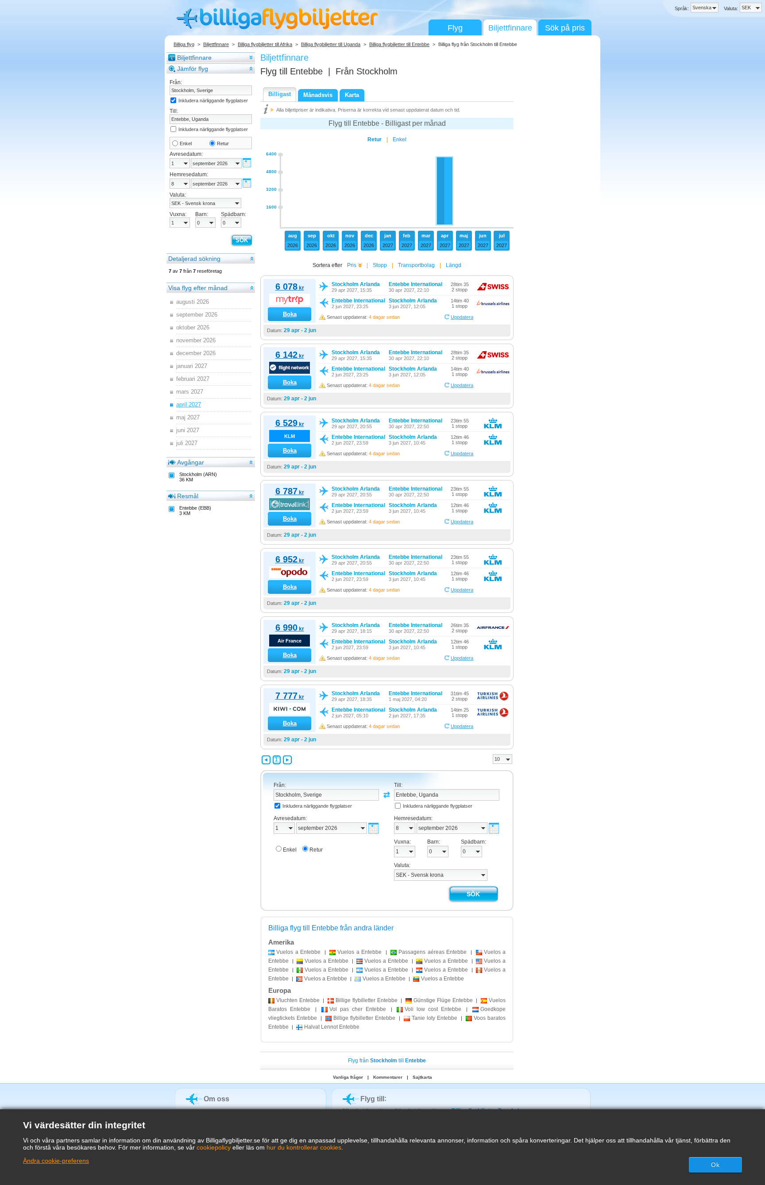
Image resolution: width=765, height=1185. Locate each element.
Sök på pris (565, 27)
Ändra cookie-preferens (56, 1160)
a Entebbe (298, 952)
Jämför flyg (192, 68)
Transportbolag (416, 265)
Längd (453, 265)
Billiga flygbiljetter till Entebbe (399, 44)
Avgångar (190, 462)
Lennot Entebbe (331, 1027)
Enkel (186, 143)
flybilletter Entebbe (366, 1000)
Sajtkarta (422, 1077)
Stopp (380, 265)
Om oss (216, 1099)
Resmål (187, 496)
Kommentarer (387, 1077)
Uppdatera (462, 317)
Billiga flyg (184, 44)
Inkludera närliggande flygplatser (213, 100)
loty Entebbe (434, 1018)
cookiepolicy (214, 1147)
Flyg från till (387, 1060)
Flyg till (291, 71)
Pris (351, 265)
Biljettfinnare (510, 27)
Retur (223, 143)
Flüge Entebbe (442, 1000)
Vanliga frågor (348, 1077)
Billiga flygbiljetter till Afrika (265, 44)
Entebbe (298, 1000)
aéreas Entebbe (432, 952)
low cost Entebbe (433, 1009)
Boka (290, 314)
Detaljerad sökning (194, 258)
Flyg (455, 27)
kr (289, 288)
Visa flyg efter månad (198, 287)
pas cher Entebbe (357, 1009)
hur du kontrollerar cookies (304, 1147)
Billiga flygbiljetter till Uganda (330, 44)
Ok (715, 1164)
